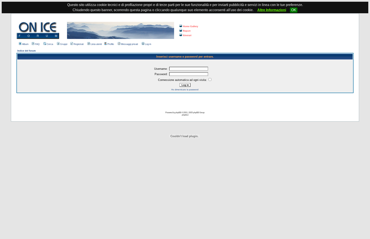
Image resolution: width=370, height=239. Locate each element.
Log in (148, 44)
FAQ (37, 44)
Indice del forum (26, 50)
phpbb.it (185, 115)
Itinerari (187, 35)
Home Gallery (190, 26)
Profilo (110, 44)
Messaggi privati (129, 44)
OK (293, 10)
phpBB (178, 112)
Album (25, 44)
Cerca (50, 44)
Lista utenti (96, 44)
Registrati (79, 44)
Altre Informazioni (271, 10)
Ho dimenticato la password (184, 89)
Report (187, 31)
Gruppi (63, 44)
